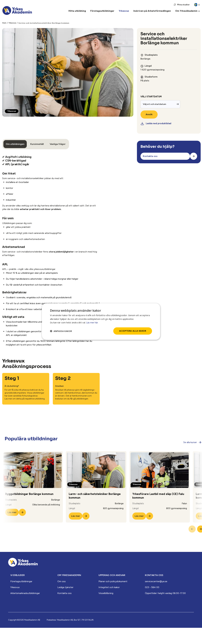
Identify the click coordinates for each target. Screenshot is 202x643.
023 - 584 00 (152, 587)
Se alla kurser (190, 442)
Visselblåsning (105, 593)
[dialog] (101, 321)
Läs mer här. (92, 322)
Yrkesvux (12, 23)
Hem (4, 23)
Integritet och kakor (109, 587)
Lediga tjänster (65, 587)
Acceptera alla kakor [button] (132, 331)
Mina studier (183, 4)
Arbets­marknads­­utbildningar (25, 593)
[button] (61, 331)
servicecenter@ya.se (156, 581)
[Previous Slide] (192, 529)
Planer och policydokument (112, 581)
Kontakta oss (64, 593)
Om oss (61, 581)
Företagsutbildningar (21, 581)
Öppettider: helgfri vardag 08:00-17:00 (165, 593)
